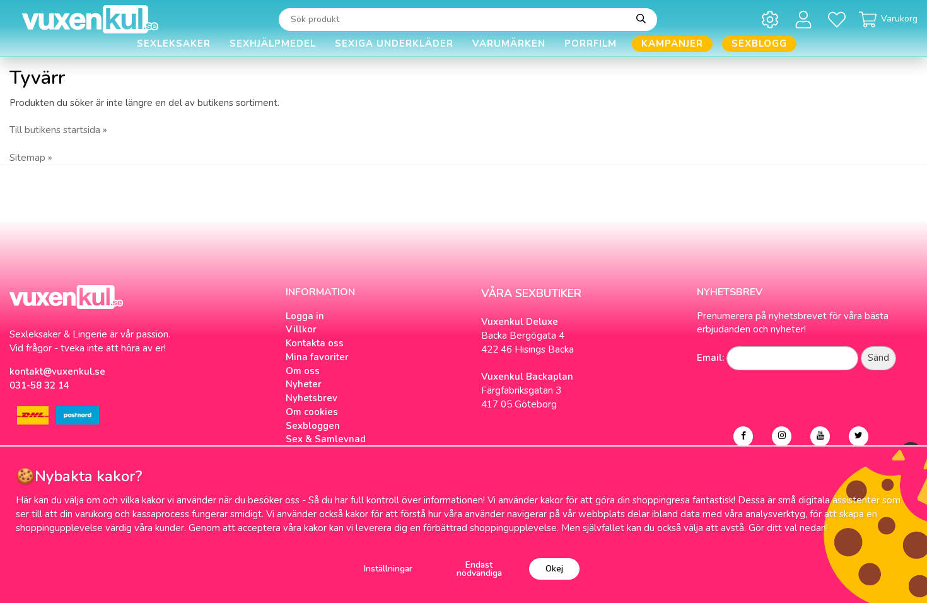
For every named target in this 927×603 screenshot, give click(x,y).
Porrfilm (590, 43)
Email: (710, 357)
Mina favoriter (317, 357)
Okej (554, 569)
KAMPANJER (672, 43)
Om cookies (312, 412)
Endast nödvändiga (479, 569)
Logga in (305, 316)
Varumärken (508, 43)
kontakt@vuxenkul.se (57, 371)
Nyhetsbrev (311, 398)
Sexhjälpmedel (273, 43)
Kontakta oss (315, 343)
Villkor (301, 329)
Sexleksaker (174, 43)
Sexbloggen (313, 425)
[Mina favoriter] (839, 19)
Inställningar (388, 569)
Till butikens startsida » (58, 130)
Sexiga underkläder (394, 43)
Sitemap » (30, 157)
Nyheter (304, 384)
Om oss (303, 371)
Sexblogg (759, 43)
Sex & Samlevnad (326, 439)
